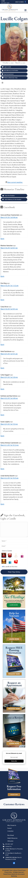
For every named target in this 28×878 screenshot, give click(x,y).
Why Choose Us (11, 825)
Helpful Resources (12, 838)
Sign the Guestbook (9, 74)
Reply (2, 239)
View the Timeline (10, 195)
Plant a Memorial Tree (10, 77)
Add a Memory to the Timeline (11, 70)
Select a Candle (7, 551)
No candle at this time (10, 566)
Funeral (9, 828)
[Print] (2, 82)
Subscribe (14, 761)
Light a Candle (7, 67)
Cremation (10, 831)
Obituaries (10, 841)
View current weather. (15, 182)
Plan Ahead (10, 835)
